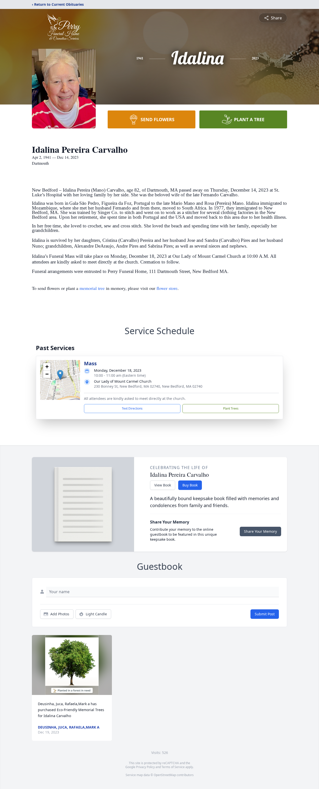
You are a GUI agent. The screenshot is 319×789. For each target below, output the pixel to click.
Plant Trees (231, 408)
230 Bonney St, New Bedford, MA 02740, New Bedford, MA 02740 (148, 386)
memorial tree (92, 288)
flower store (167, 288)
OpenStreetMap (165, 775)
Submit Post (265, 614)
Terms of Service (173, 767)
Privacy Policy (145, 767)
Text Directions (132, 408)
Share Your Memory (260, 531)
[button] (60, 375)
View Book (162, 485)
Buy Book (190, 485)
